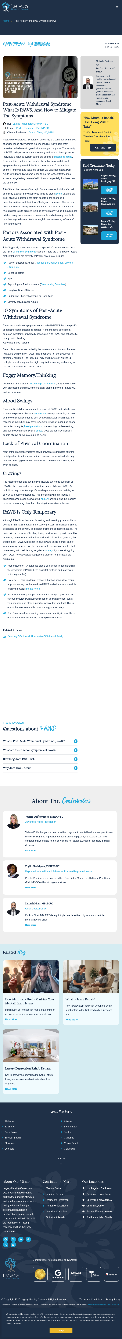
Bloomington (70, 1126)
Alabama (9, 1121)
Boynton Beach (12, 1137)
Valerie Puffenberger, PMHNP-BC (30, 124)
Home (6, 21)
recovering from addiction (42, 383)
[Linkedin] (13, 1244)
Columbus (69, 1148)
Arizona (68, 1121)
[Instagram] (13, 1239)
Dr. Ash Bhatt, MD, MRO (41, 132)
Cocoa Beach (71, 1143)
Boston (67, 1132)
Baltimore (9, 1126)
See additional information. (97, 1304)
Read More (11, 1019)
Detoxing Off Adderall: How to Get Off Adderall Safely (35, 636)
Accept (61, 1330)
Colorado (9, 1148)
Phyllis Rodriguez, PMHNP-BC (32, 128)
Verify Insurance (113, 1304)
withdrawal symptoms (24, 252)
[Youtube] (21, 1239)
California (69, 1137)
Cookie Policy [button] (73, 1320)
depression (40, 413)
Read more (30, 850)
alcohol (59, 193)
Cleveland (9, 1143)
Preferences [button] (17, 1323)
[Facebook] (5, 1239)
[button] (117, 7)
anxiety (44, 499)
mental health (33, 588)
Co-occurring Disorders (53, 284)
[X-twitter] (5, 1244)
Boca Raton (10, 1132)
